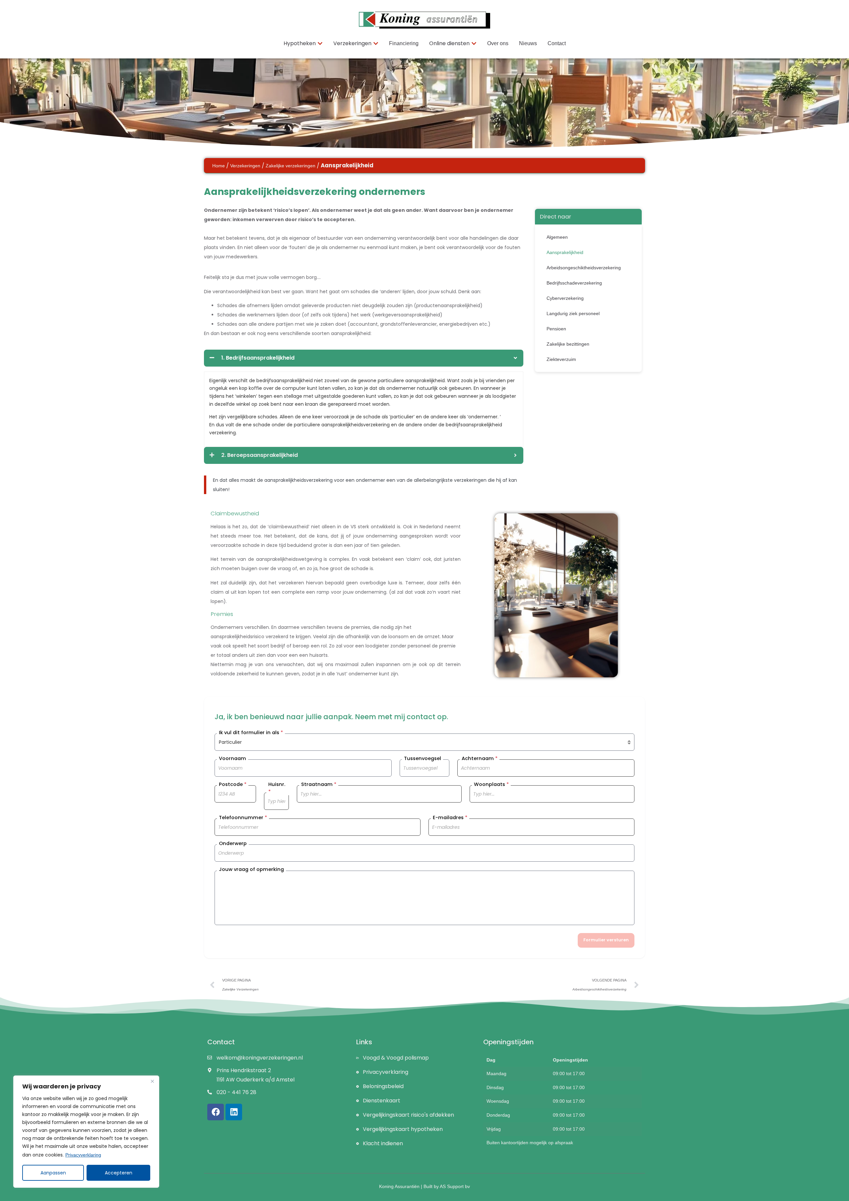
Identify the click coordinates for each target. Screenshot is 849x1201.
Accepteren (118, 1172)
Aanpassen (53, 1172)
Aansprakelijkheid (565, 252)
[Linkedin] (234, 1112)
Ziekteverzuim (561, 359)
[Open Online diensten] (474, 43)
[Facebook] (215, 1112)
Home (218, 165)
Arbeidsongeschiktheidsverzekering (584, 267)
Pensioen (556, 328)
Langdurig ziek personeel (573, 313)
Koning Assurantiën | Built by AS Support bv (424, 1186)
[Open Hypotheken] (320, 43)
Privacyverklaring (83, 1155)
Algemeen (557, 237)
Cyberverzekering (565, 298)
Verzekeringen (245, 165)
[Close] (152, 1081)
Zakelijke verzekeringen (290, 165)
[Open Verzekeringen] (375, 43)
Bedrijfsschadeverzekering (574, 283)
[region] (86, 1131)
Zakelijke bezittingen (568, 344)
